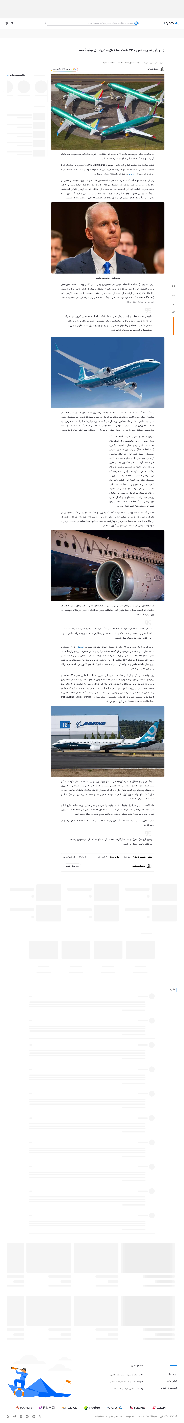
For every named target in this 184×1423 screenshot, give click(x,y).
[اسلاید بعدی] (3, 91)
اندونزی (80, 647)
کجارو (131, 174)
